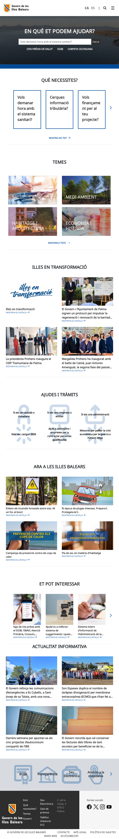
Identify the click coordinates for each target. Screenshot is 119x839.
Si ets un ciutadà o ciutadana (24, 414)
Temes (27, 813)
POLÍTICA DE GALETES (103, 832)
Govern (27, 818)
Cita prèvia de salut (40, 49)
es (93, 8)
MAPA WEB (50, 836)
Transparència (47, 774)
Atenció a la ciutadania (96, 774)
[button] (111, 108)
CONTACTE (63, 832)
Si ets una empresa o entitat (59, 414)
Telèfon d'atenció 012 (45, 821)
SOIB (60, 49)
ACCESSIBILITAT (70, 836)
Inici (25, 800)
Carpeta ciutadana (80, 49)
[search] (104, 8)
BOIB (23, 774)
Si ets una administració (95, 414)
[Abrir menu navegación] (112, 8)
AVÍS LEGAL (79, 832)
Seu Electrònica (71, 774)
